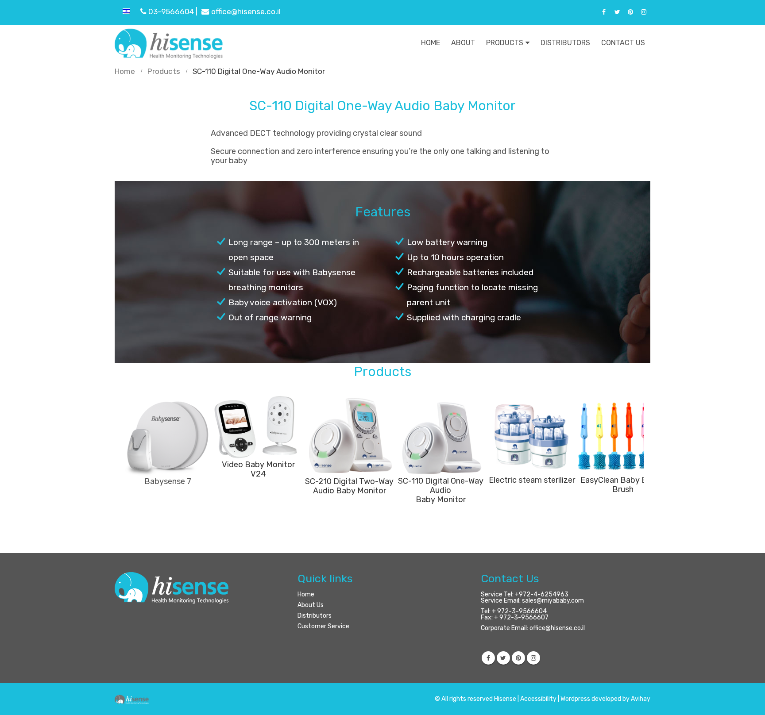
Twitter (503, 658)
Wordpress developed (590, 699)
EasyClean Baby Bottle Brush (622, 484)
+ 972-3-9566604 (519, 611)
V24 (258, 474)
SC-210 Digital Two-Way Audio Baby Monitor (349, 486)
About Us (311, 605)
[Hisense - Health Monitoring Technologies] (170, 42)
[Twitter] (617, 12)
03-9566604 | (173, 11)
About (463, 42)
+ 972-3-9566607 (521, 617)
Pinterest (518, 658)
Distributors (565, 42)
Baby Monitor (441, 499)
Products (504, 42)
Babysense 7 (167, 481)
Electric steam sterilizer (532, 480)
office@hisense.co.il (246, 11)
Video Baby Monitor (258, 464)
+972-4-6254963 (541, 594)
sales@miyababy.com (553, 600)
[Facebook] (603, 12)
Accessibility (538, 699)
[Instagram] (643, 12)
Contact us (623, 42)
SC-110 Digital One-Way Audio (440, 485)
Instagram (533, 658)
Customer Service (323, 626)
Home (430, 42)
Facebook (488, 658)
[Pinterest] (630, 12)
